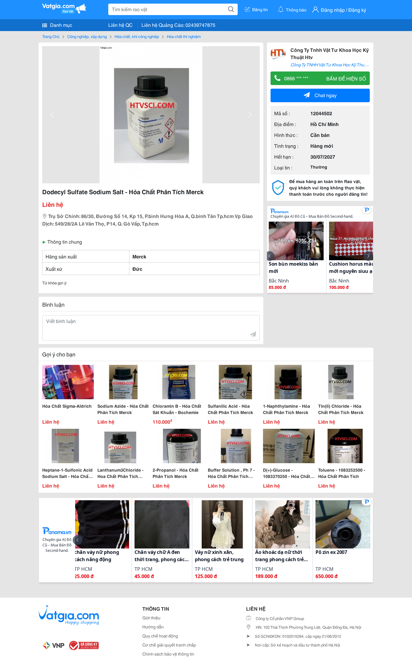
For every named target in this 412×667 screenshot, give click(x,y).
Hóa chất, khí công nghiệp (137, 36)
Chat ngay (326, 94)
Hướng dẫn (153, 627)
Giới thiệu (151, 618)
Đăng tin (260, 9)
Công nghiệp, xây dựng (87, 36)
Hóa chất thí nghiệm (184, 36)
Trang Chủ (50, 36)
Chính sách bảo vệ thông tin (168, 654)
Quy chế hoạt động (160, 636)
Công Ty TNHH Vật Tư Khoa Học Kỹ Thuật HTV (333, 65)
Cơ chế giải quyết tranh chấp (169, 645)
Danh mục (60, 24)
